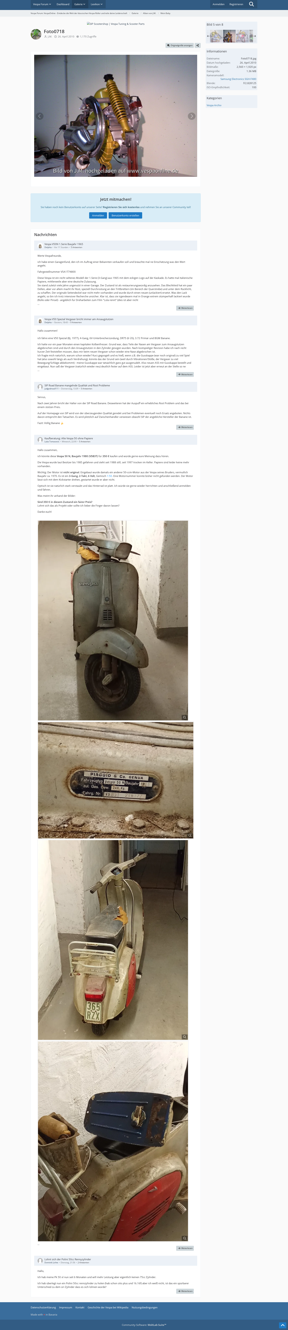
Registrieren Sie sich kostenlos (121, 207)
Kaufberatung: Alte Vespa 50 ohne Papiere (68, 438)
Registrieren (236, 4)
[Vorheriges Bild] (40, 116)
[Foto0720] (216, 36)
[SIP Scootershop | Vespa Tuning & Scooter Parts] (115, 23)
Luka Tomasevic (51, 441)
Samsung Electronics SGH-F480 (238, 79)
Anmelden (218, 4)
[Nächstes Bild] (192, 116)
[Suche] (251, 4)
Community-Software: (144, 1325)
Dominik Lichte (51, 1262)
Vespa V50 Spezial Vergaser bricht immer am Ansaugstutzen (78, 319)
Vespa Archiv (214, 105)
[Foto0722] (242, 36)
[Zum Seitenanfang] (282, 1325)
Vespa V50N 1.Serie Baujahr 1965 (63, 244)
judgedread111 (51, 388)
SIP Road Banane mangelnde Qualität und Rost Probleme (77, 385)
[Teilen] (198, 45)
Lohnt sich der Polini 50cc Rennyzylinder (67, 1259)
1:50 (109, 476)
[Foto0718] (229, 36)
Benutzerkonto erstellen (125, 215)
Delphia (48, 247)
